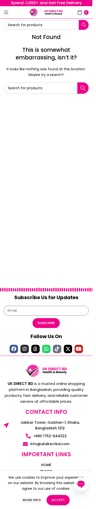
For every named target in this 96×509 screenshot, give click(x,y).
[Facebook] (14, 349)
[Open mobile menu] (6, 12)
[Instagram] (24, 349)
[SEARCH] (84, 25)
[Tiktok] (57, 349)
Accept (58, 500)
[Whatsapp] (46, 349)
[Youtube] (79, 349)
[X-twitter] (68, 349)
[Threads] (35, 349)
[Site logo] (33, 12)
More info (32, 500)
